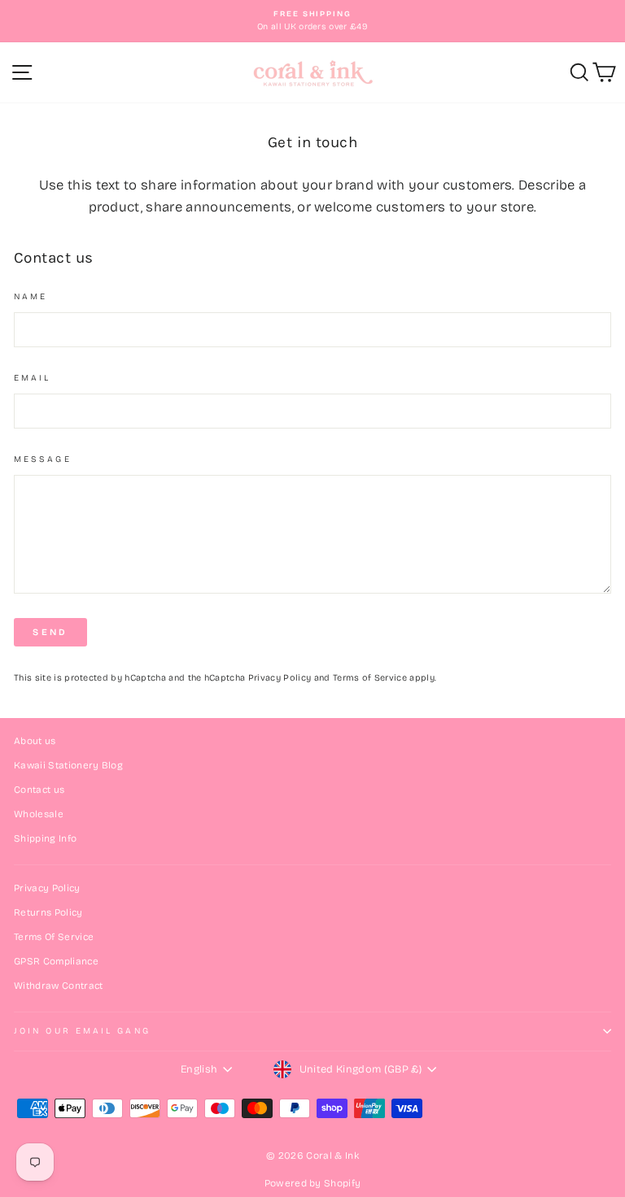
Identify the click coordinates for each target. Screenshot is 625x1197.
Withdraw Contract (58, 985)
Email (32, 377)
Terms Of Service (54, 936)
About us (35, 740)
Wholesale (38, 814)
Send (50, 632)
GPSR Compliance (56, 961)
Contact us (39, 789)
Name (30, 296)
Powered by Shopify (312, 1183)
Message (43, 459)
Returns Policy (48, 912)
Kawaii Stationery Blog (68, 765)
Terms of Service (370, 677)
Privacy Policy (280, 677)
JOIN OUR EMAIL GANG (82, 1030)
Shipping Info (45, 838)
